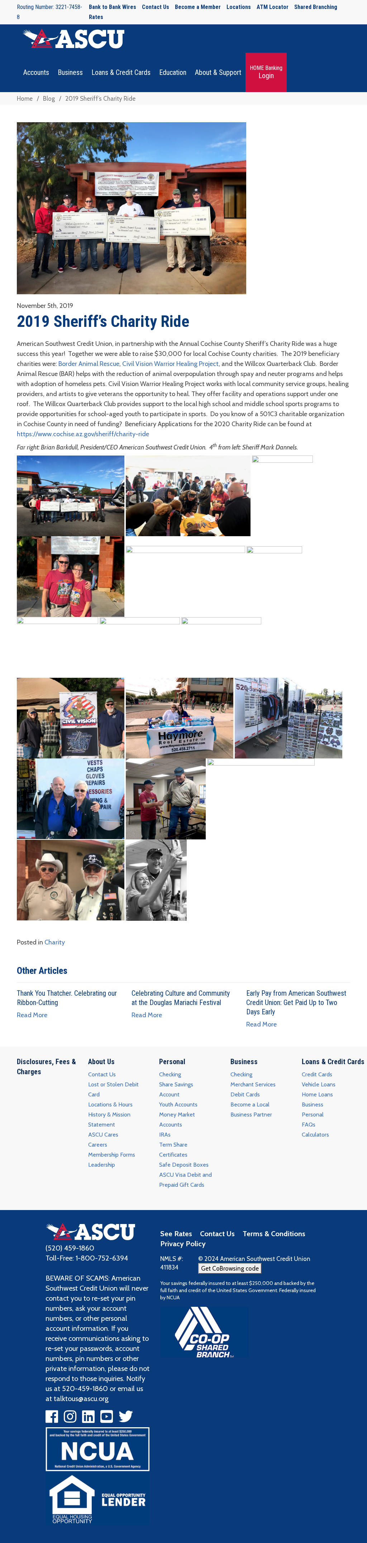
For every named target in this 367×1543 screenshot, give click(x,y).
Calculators (315, 1134)
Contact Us (155, 7)
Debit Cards (245, 1094)
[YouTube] (106, 1419)
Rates (96, 17)
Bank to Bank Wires (112, 7)
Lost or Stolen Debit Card (113, 1089)
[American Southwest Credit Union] (90, 1231)
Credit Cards (317, 1074)
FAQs (308, 1124)
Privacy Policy (183, 1243)
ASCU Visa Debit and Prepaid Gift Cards (185, 1179)
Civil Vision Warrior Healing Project (170, 364)
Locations (239, 7)
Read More (32, 1015)
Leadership (101, 1164)
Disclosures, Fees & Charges (46, 1066)
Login (266, 72)
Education (172, 72)
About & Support (218, 72)
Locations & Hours (110, 1104)
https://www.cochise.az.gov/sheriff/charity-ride (83, 434)
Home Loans (317, 1094)
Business (70, 72)
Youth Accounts (178, 1104)
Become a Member (198, 7)
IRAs (165, 1134)
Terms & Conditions (274, 1233)
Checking (170, 1074)
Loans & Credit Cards (121, 72)
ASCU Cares (103, 1134)
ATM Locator (273, 7)
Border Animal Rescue (88, 364)
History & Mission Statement (109, 1119)
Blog (49, 98)
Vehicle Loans (318, 1084)
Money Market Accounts (177, 1119)
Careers (97, 1144)
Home (25, 98)
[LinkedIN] (88, 1419)
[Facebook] (52, 1419)
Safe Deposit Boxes (184, 1164)
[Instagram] (70, 1419)
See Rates (176, 1233)
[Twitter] (126, 1419)
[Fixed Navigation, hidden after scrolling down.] (70, 38)
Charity (54, 942)
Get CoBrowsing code (230, 1268)
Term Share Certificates (173, 1149)
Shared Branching (315, 7)
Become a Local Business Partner (251, 1109)
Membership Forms (111, 1154)
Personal (172, 1061)
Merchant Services (253, 1084)
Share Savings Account (176, 1089)
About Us (101, 1061)
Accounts (36, 72)
